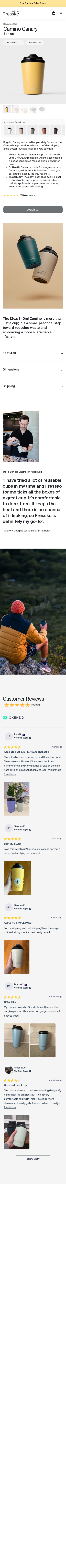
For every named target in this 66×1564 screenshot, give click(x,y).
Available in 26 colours (14, 122)
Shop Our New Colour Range (33, 3)
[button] (16, 799)
